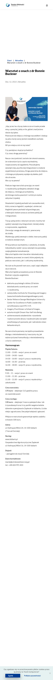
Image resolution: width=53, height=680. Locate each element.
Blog (26, 642)
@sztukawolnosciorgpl (26, 617)
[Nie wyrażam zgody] (50, 673)
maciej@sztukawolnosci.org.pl (17, 462)
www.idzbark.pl (11, 439)
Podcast (26, 647)
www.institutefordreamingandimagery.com (25, 296)
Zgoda (10, 676)
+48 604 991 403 (16, 465)
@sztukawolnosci (28, 611)
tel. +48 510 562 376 (28, 606)
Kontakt (26, 657)
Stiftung (27, 637)
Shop (26, 652)
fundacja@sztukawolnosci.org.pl (28, 601)
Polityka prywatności (32, 676)
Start (9, 60)
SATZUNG (26, 572)
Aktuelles (19, 60)
